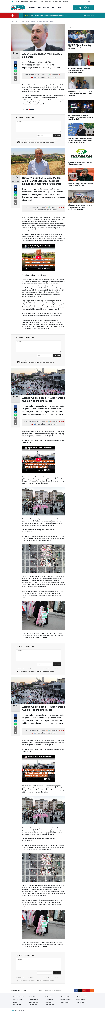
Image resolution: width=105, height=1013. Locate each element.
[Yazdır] (15, 77)
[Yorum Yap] (15, 79)
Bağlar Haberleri (33, 997)
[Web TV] (89, 1)
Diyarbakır (31, 7)
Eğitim (54, 7)
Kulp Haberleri (17, 1004)
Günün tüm (88, 15)
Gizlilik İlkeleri (47, 990)
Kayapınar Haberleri (66, 997)
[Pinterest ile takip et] (88, 990)
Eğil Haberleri (16, 1002)
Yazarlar (55, 1)
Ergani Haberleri (33, 1002)
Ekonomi (60, 7)
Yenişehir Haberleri (82, 997)
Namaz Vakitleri (33, 1)
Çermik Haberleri (33, 999)
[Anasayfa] (12, 1)
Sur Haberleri (48, 997)
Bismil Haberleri (17, 999)
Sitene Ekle (65, 1)
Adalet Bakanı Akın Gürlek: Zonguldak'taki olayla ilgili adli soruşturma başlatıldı (49, 15)
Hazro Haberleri (65, 1002)
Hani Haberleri (49, 1002)
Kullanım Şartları (56, 990)
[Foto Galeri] (93, 1)
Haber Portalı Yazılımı (19, 1010)
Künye (40, 990)
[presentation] (17, 15)
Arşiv (60, 1)
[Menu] (75, 7)
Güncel (39, 7)
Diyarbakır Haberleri (18, 997)
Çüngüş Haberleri (65, 999)
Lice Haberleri (33, 1004)
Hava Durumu (48, 1)
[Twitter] (15, 65)
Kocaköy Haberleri (82, 1002)
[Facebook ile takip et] (76, 990)
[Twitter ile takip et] (80, 990)
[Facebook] (15, 62)
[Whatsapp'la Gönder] (15, 71)
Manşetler (17, 1)
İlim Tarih (46, 7)
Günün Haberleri (24, 1)
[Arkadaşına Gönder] (15, 74)
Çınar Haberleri (49, 999)
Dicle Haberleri (81, 999)
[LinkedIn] (15, 68)
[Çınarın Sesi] (18, 7)
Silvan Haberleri (49, 1004)
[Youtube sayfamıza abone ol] (84, 990)
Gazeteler (41, 1)
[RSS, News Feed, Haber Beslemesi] (92, 990)
